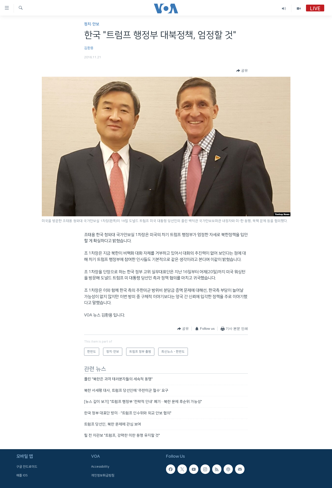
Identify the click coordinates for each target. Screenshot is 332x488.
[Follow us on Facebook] (170, 469)
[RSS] (216, 469)
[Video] (298, 8)
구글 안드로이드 (26, 466)
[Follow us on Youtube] (193, 469)
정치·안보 (91, 24)
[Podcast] (228, 469)
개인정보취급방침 (102, 475)
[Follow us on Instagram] (205, 469)
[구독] (239, 469)
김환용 (89, 48)
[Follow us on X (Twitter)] (182, 469)
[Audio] (284, 8)
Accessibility (100, 466)
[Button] (242, 70)
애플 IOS (22, 475)
